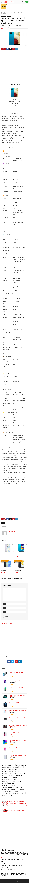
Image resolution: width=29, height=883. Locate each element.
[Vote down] (6, 28)
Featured (17, 771)
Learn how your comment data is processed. (13, 623)
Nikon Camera (6, 781)
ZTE (10, 795)
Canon (15, 767)
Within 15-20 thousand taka (7, 526)
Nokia (14, 781)
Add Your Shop (27, 2)
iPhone (10, 775)
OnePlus (20, 781)
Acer (10, 727)
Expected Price (8, 523)
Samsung (8, 16)
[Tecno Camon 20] (7, 544)
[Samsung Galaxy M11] (21, 544)
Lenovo (4, 777)
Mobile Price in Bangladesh (7, 524)
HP (16, 773)
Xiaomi (4, 795)
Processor (11, 783)
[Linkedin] (20, 661)
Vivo (9, 791)
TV (4, 791)
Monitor (15, 779)
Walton (15, 791)
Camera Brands (6, 767)
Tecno (21, 789)
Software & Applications (8, 787)
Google (11, 773)
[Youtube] (16, 661)
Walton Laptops (6, 793)
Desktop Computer (12, 769)
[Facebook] (9, 661)
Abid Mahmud (3, 25)
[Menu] (1, 2)
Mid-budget (15, 523)
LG (10, 777)
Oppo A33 (3, 570)
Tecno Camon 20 (5, 554)
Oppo (4, 783)
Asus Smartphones (21, 765)
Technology (14, 789)
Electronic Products (7, 771)
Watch (23, 793)
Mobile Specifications (17, 524)
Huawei (10, 742)
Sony (17, 787)
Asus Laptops (11, 765)
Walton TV (16, 793)
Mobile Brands (3, 16)
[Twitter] (12, 661)
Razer (18, 783)
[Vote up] (8, 28)
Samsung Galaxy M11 (19, 554)
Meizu (15, 777)
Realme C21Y (18, 570)
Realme (5, 785)
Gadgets (5, 773)
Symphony (5, 789)
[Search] (23, 2)
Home (2, 12)
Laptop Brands (12, 720)
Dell (4, 769)
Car (21, 767)
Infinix (4, 775)
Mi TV (21, 777)
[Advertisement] (14, 65)
